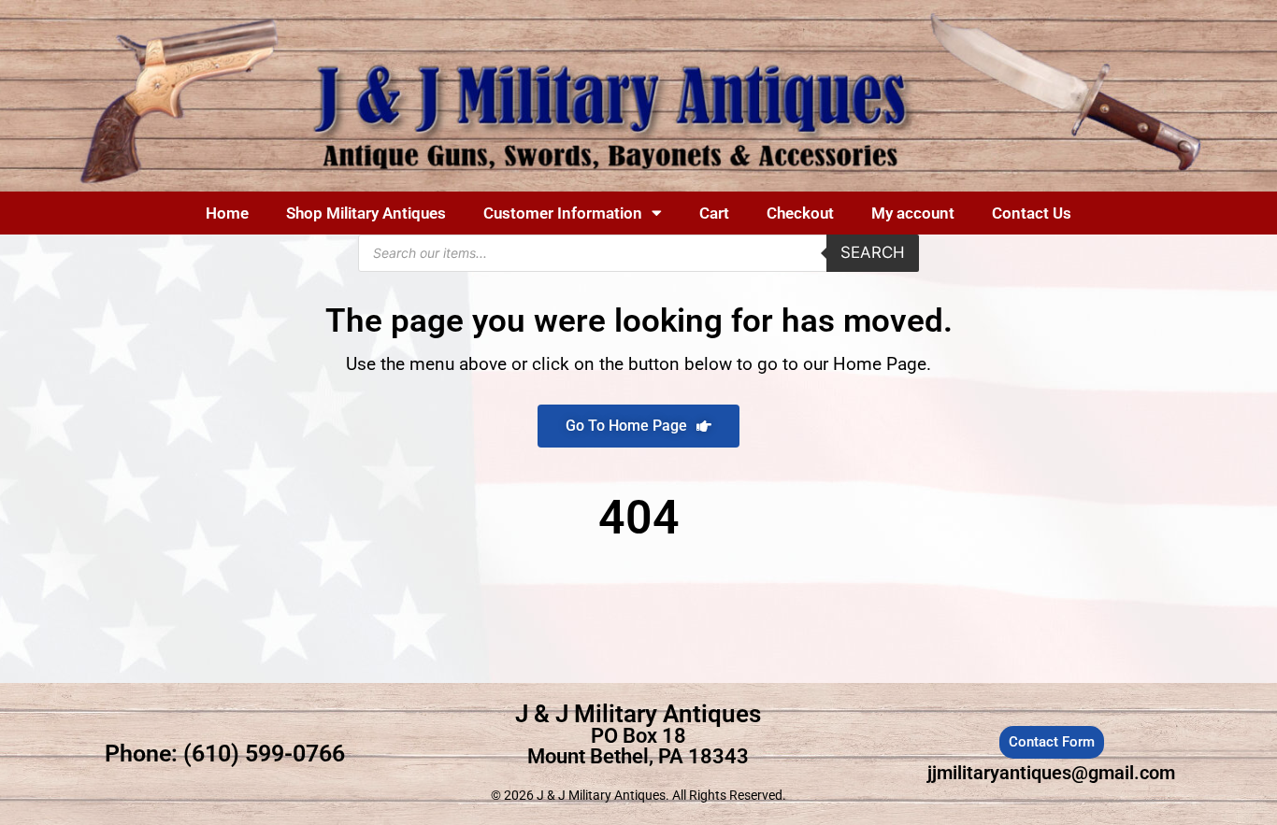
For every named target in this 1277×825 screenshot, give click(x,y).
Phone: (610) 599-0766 (225, 753)
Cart (714, 213)
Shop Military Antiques (366, 213)
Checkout (800, 213)
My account (912, 213)
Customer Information (562, 213)
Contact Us (1031, 213)
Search (872, 252)
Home (227, 213)
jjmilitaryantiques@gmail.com (1051, 772)
